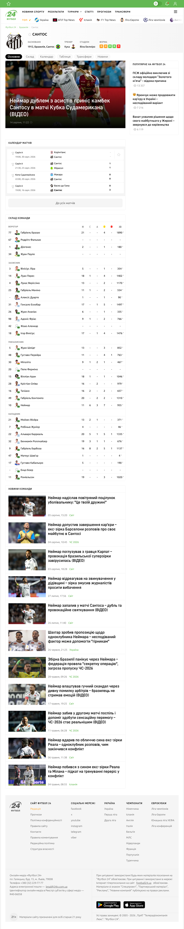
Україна (44, 19)
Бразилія (23, 27)
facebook (76, 808)
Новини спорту (33, 11)
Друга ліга (110, 820)
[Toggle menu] (175, 12)
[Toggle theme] (157, 3)
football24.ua (143, 882)
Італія (129, 826)
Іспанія (88, 19)
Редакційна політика (42, 843)
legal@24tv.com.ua (56, 886)
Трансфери (122, 11)
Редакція (35, 808)
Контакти (35, 831)
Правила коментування (44, 837)
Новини (103, 56)
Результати (56, 11)
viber (74, 837)
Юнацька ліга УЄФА (162, 820)
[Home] (11, 19)
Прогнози (104, 11)
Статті (89, 11)
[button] (74, 11)
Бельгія (130, 831)
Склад (30, 56)
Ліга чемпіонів (156, 19)
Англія (178, 19)
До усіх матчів (65, 203)
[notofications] (167, 4)
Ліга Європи (132, 19)
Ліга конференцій (161, 826)
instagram (76, 826)
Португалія (132, 854)
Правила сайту (38, 826)
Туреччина (132, 860)
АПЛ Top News (66, 19)
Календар (46, 56)
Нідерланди (133, 843)
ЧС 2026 (74, 542)
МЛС (129, 837)
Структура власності (42, 849)
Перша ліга (110, 814)
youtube (75, 820)
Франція (131, 849)
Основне (14, 56)
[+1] (8, 4)
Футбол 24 (10, 27)
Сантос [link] (34, 27)
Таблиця (65, 56)
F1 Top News (108, 19)
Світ (12, 94)
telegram (76, 831)
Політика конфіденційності (46, 820)
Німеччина (132, 808)
